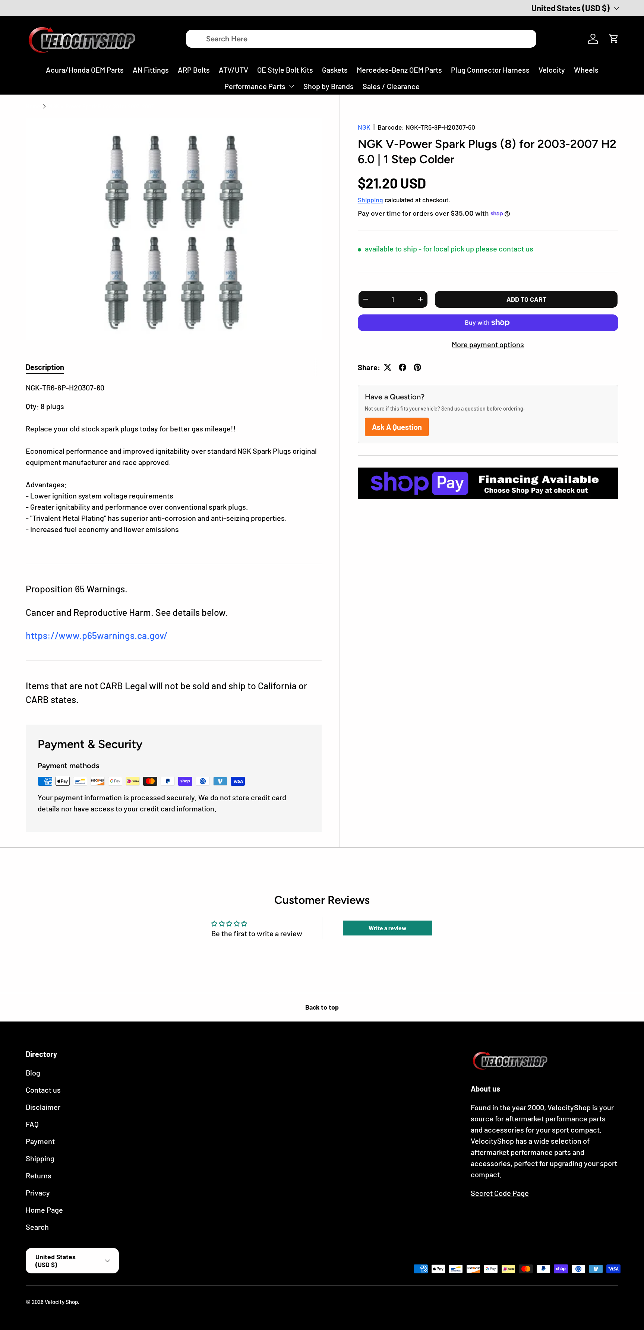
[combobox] (361, 39)
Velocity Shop (61, 1301)
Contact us (43, 1089)
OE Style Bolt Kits (285, 69)
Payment (40, 1141)
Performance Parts (254, 86)
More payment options (488, 344)
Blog (33, 1072)
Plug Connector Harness (490, 69)
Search (37, 1226)
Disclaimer (43, 1106)
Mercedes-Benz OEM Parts (399, 69)
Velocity (552, 69)
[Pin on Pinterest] (417, 367)
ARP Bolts (194, 69)
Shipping (370, 200)
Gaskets (335, 69)
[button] (614, 39)
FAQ (32, 1124)
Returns (38, 1175)
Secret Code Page (500, 1192)
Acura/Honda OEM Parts (85, 69)
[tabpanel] (174, 464)
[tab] (45, 367)
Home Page (44, 1209)
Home (33, 106)
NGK (364, 127)
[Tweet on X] (387, 367)
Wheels (586, 69)
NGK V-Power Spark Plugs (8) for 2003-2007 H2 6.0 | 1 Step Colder (105, 106)
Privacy (38, 1192)
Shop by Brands (328, 86)
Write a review (388, 927)
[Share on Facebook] (402, 367)
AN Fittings (151, 69)
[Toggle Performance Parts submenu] (291, 86)
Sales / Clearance (391, 86)
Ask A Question (397, 426)
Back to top (322, 1007)
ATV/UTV (233, 69)
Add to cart (526, 299)
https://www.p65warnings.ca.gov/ (97, 635)
